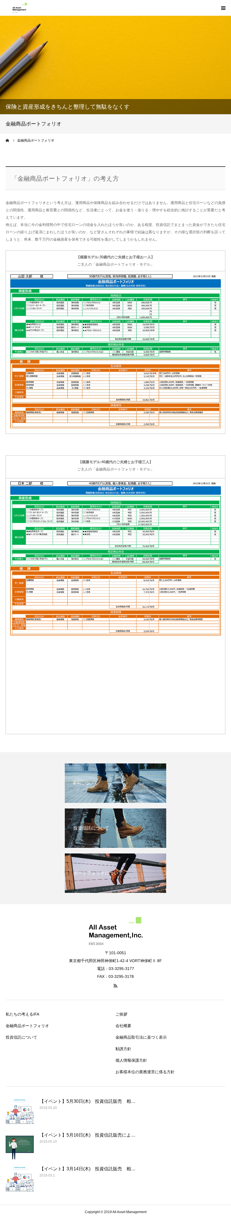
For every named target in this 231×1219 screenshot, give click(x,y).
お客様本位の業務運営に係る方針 (145, 1072)
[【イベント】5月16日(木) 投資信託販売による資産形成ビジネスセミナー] (20, 1145)
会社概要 (123, 1025)
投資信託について (21, 1037)
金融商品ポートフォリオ (27, 1025)
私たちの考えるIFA (22, 1014)
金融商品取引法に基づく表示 (141, 1037)
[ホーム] (8, 140)
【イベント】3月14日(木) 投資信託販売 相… (87, 1168)
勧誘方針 (123, 1049)
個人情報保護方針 (131, 1060)
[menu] (223, 8)
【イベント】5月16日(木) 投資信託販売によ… (87, 1135)
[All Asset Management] (18, 8)
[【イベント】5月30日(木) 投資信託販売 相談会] (20, 1112)
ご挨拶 (121, 1014)
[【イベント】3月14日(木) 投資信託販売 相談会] (20, 1179)
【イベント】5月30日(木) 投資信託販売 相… (87, 1101)
